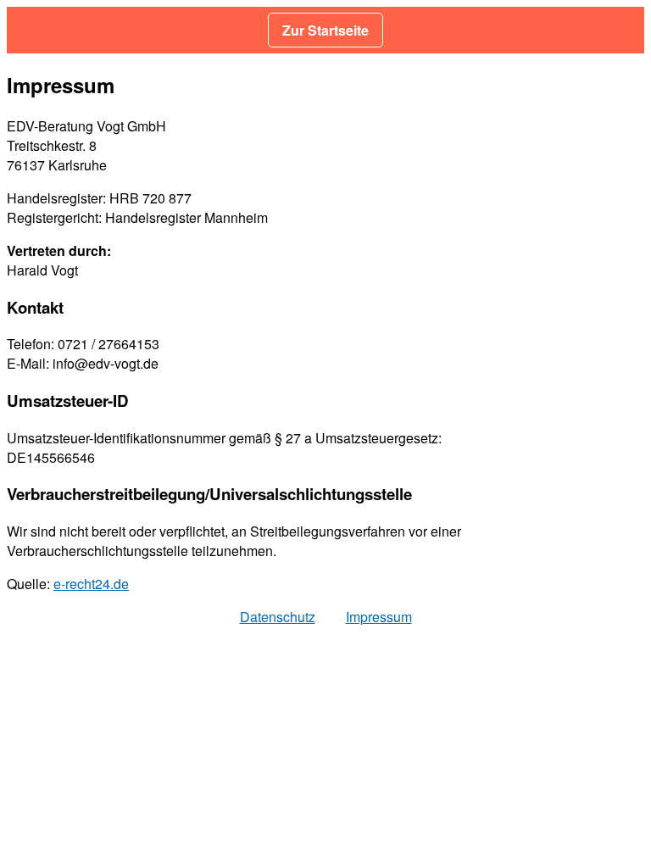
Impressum (379, 616)
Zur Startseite (325, 30)
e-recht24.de (91, 583)
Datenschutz (277, 616)
